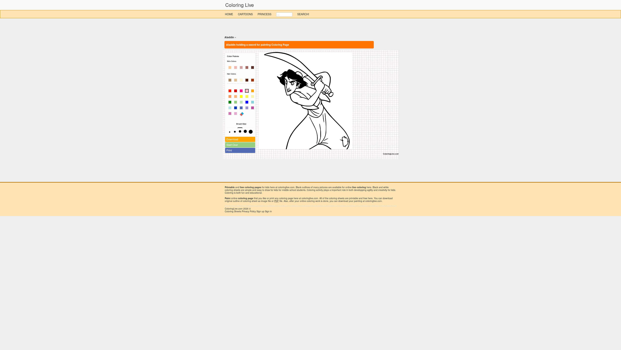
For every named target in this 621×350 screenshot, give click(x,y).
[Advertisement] (310, 27)
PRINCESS (264, 14)
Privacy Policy (249, 211)
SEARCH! (303, 14)
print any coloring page (281, 198)
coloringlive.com (373, 201)
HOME (229, 14)
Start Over (232, 145)
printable (353, 198)
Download (232, 139)
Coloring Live (239, 4)
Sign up (260, 211)
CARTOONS (245, 14)
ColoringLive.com (234, 208)
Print (229, 150)
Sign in (268, 211)
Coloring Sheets (233, 211)
